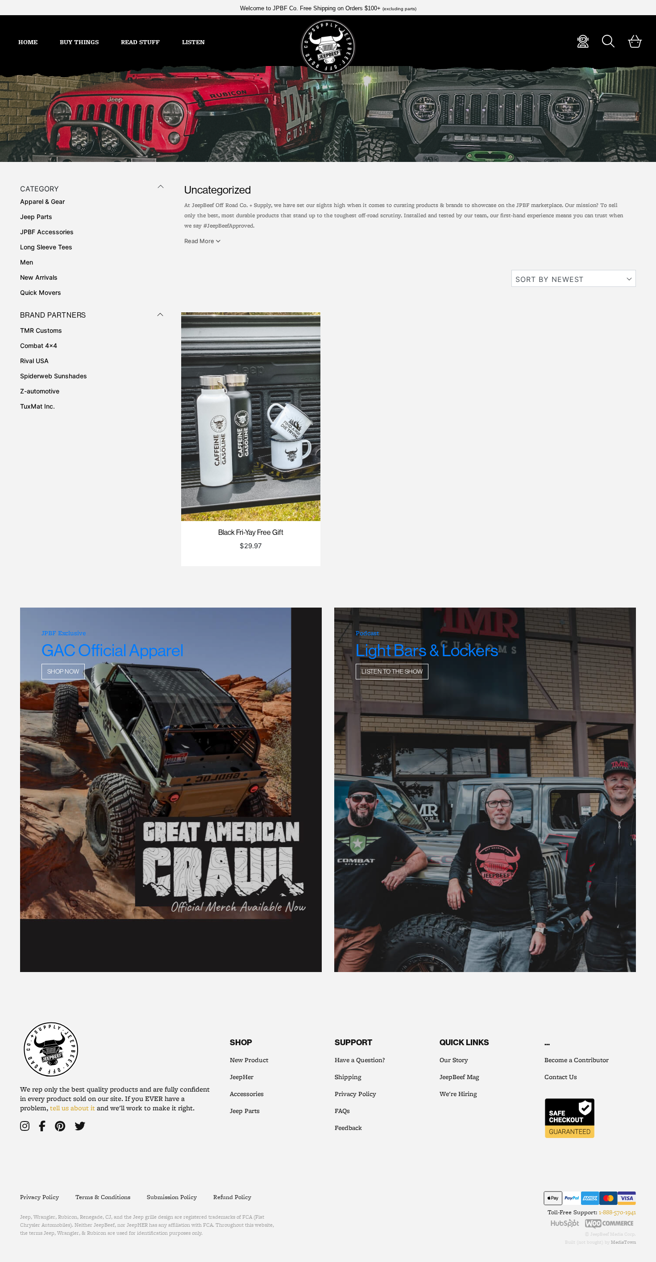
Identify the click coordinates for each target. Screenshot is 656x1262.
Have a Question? (360, 1060)
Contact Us (560, 1077)
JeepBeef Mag (459, 1077)
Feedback (348, 1128)
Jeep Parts (36, 216)
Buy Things (79, 41)
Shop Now (63, 671)
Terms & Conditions (102, 1196)
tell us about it (72, 1108)
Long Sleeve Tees (46, 247)
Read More (200, 240)
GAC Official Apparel (112, 650)
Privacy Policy (355, 1094)
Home (27, 41)
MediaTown (623, 1241)
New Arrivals (39, 277)
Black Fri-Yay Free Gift (250, 532)
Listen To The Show (392, 671)
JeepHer (241, 1077)
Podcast (367, 633)
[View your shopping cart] (635, 41)
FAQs (342, 1111)
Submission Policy (172, 1196)
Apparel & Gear (42, 201)
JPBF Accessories (47, 232)
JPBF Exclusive (64, 633)
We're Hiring (458, 1094)
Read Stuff (140, 41)
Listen (193, 41)
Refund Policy (232, 1196)
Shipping (348, 1077)
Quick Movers (40, 292)
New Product (249, 1060)
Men (26, 262)
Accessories (247, 1094)
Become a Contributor (576, 1060)
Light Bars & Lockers (427, 650)
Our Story (454, 1060)
